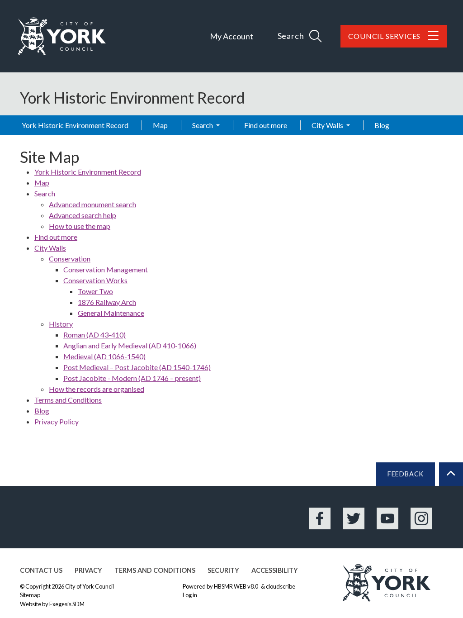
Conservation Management (105, 269)
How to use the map (79, 226)
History (61, 323)
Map (160, 125)
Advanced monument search (92, 204)
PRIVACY (88, 570)
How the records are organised (96, 389)
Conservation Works (95, 280)
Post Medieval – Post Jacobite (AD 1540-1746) (137, 367)
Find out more (265, 125)
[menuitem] (238, 182)
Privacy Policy (56, 421)
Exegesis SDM (67, 604)
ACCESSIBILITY (274, 570)
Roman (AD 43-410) (94, 334)
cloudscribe (280, 586)
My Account (231, 36)
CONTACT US (41, 570)
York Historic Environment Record (75, 125)
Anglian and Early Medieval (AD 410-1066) (129, 345)
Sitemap (30, 595)
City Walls (328, 125)
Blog (381, 125)
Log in (190, 595)
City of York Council (89, 586)
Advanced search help (82, 215)
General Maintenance (111, 313)
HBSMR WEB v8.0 (236, 586)
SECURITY (223, 570)
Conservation (69, 258)
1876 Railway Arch (107, 302)
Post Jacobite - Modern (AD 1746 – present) (132, 378)
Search (203, 125)
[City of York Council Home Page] (61, 36)
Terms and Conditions (68, 399)
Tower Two (95, 291)
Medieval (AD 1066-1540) (104, 356)
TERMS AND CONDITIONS (154, 570)
